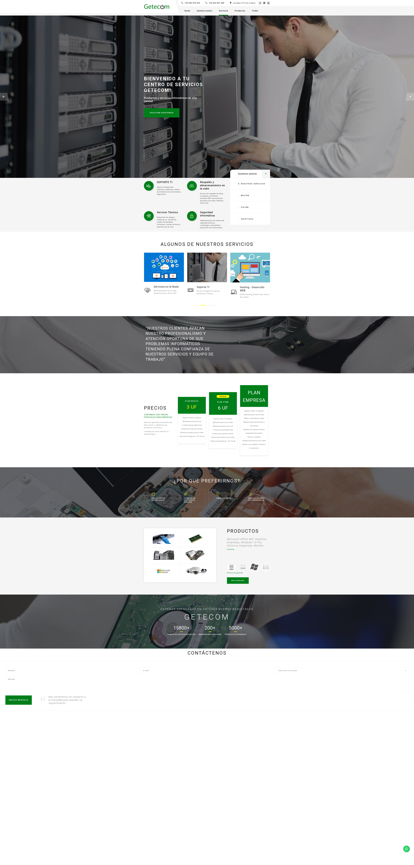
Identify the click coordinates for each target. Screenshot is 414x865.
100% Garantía (223, 498)
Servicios (223, 11)
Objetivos (247, 219)
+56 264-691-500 (216, 3)
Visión (245, 207)
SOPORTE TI (164, 182)
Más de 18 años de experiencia (256, 499)
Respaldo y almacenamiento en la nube (212, 185)
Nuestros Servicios (253, 184)
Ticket (255, 11)
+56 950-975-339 (192, 3)
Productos (240, 11)
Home (187, 11)
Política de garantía (235, 573)
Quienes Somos (204, 11)
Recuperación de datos (254, 287)
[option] (248, 544)
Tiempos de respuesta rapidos (189, 500)
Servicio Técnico (167, 212)
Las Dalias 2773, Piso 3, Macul (244, 3)
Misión (245, 195)
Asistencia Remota (208, 287)
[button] (202, 305)
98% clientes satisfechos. (158, 499)
